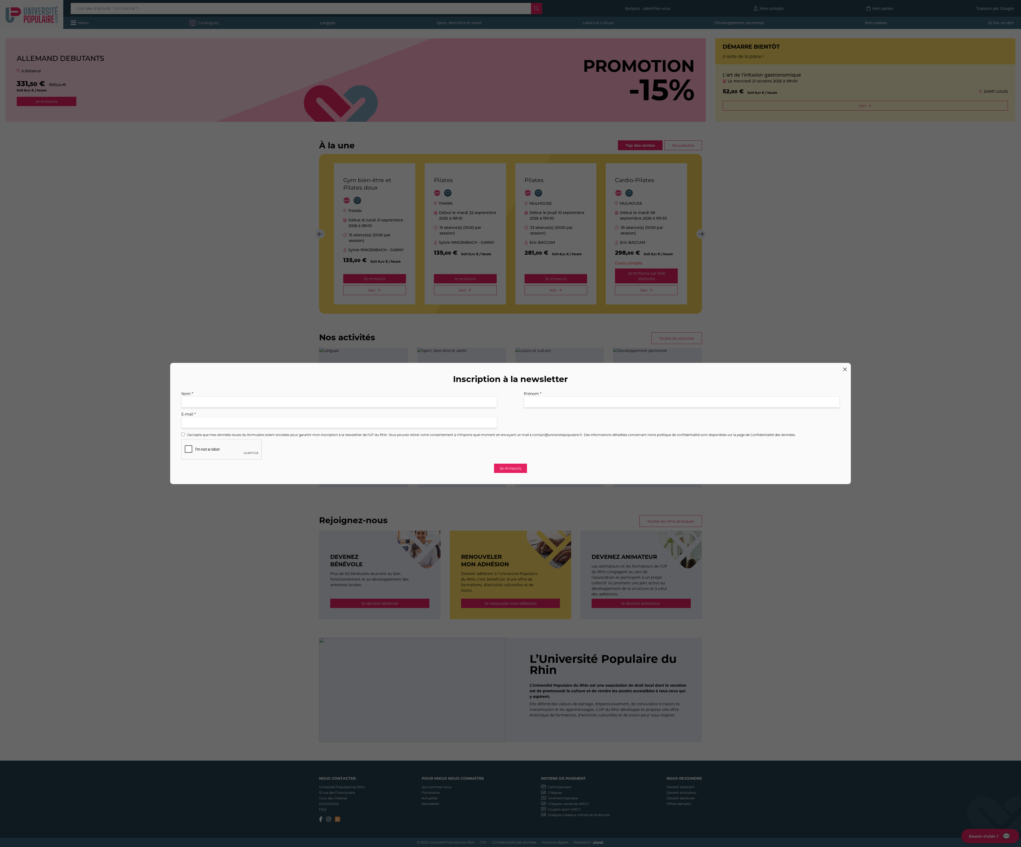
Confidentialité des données (772, 435)
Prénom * (532, 393)
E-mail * (188, 414)
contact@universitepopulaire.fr (557, 435)
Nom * (187, 393)
